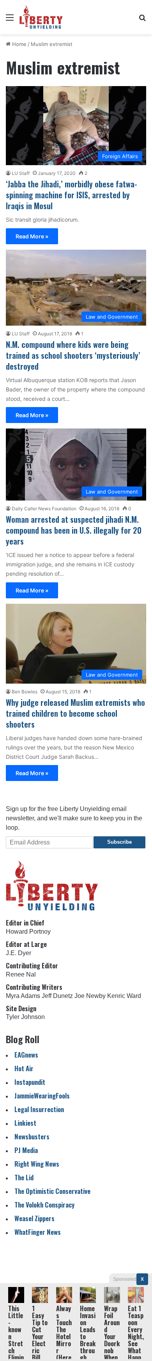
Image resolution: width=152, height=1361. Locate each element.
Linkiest (25, 1123)
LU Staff (21, 173)
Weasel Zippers (34, 1218)
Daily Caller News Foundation (44, 508)
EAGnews (26, 1055)
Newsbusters (31, 1136)
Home (19, 44)
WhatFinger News (37, 1232)
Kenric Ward (124, 996)
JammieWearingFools (42, 1095)
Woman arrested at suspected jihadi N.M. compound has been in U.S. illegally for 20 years (73, 530)
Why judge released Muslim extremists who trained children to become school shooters (75, 713)
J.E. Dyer (18, 953)
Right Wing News (36, 1164)
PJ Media (26, 1150)
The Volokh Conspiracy (44, 1204)
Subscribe (119, 842)
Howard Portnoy (28, 931)
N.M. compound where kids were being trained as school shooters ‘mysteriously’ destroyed (73, 355)
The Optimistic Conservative (52, 1191)
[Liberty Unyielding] (41, 17)
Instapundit (29, 1082)
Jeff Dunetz (57, 996)
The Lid (24, 1177)
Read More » (32, 236)
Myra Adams (23, 996)
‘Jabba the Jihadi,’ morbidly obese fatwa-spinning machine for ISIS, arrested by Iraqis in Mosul (71, 195)
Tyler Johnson (25, 1017)
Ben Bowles (24, 692)
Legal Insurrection (39, 1109)
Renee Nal (21, 974)
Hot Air (24, 1068)
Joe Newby (90, 996)
